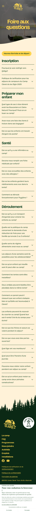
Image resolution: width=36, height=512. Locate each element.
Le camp (6, 435)
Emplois (5, 453)
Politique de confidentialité (11, 473)
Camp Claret (11, 480)
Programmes (8, 442)
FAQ (4, 439)
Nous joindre (8, 446)
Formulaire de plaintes (10, 477)
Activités (6, 449)
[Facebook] (3, 460)
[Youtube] (8, 460)
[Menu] (3, 6)
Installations (7, 456)
